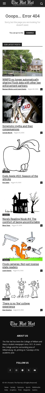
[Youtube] (34, 370)
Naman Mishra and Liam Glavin (14, 89)
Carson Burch (7, 133)
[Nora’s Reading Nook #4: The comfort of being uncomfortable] (22, 202)
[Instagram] (16, 370)
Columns (6, 122)
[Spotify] (22, 370)
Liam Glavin (6, 270)
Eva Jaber (5, 182)
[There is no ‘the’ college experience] (22, 288)
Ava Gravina (7, 310)
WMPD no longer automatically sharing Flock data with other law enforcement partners (21, 82)
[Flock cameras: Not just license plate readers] (22, 246)
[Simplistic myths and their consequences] (22, 109)
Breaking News (8, 75)
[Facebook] (10, 370)
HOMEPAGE (30, 33)
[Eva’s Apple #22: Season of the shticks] (22, 156)
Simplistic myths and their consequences (17, 128)
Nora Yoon (6, 225)
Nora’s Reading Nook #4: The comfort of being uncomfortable (21, 220)
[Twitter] (28, 370)
